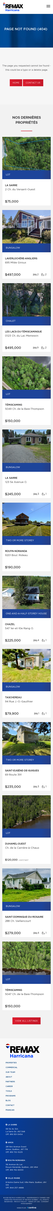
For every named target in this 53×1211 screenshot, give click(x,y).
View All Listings (26, 1021)
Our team (10, 1072)
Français (10, 1110)
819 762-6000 (16, 1170)
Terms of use (34, 1201)
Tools (9, 1091)
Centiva (31, 1207)
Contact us (33, 83)
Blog (8, 1100)
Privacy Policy (20, 1201)
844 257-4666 (17, 1188)
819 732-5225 (16, 1152)
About (9, 1077)
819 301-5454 (16, 1134)
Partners (10, 1081)
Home (16, 83)
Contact (10, 1105)
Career (9, 1086)
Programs (11, 1096)
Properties (11, 1063)
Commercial (11, 1067)
